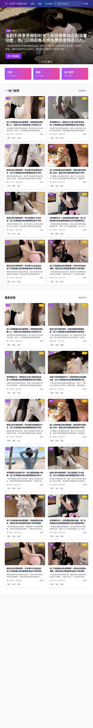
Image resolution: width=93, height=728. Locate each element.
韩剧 (40, 3)
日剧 (32, 3)
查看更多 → (83, 90)
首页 (25, 3)
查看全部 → (83, 297)
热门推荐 (48, 3)
